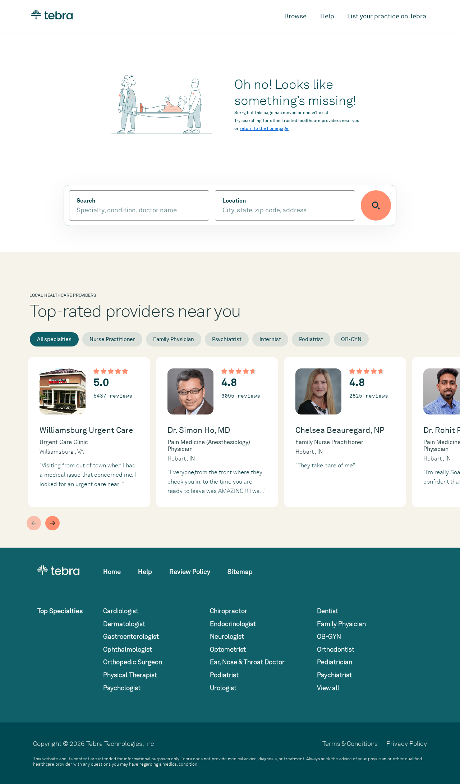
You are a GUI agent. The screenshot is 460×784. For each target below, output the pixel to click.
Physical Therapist (130, 675)
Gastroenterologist (131, 636)
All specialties (54, 339)
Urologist (223, 688)
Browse (295, 16)
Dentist (327, 611)
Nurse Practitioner (112, 339)
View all (328, 688)
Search (86, 201)
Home (112, 571)
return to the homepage (264, 128)
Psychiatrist (227, 339)
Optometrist (228, 649)
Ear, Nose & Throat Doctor (247, 662)
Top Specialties (60, 611)
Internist (270, 339)
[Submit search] (376, 205)
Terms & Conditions (350, 743)
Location (234, 201)
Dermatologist (124, 623)
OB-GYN (351, 339)
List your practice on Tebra (386, 16)
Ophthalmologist (127, 649)
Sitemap (240, 571)
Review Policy (189, 571)
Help (327, 16)
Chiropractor (228, 611)
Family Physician (173, 339)
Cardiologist (120, 611)
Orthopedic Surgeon (132, 662)
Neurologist (227, 636)
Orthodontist (335, 649)
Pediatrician (334, 662)
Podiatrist (311, 339)
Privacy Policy (406, 743)
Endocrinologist (233, 623)
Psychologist (122, 688)
